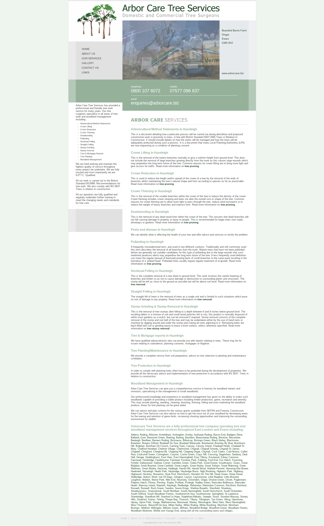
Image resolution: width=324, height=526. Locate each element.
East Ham (166, 457)
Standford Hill (152, 496)
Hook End (170, 474)
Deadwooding (86, 135)
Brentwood (207, 443)
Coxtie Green (187, 454)
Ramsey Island (147, 485)
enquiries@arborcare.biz (155, 102)
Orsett (229, 479)
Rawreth (161, 485)
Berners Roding (160, 440)
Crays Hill (201, 454)
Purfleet (179, 482)
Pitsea (151, 482)
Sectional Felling (87, 141)
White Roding (191, 505)
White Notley (175, 505)
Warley (193, 502)
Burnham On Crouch (157, 446)
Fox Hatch (225, 460)
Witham (184, 507)
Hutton (146, 477)
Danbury (236, 454)
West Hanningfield (235, 502)
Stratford (141, 499)
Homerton (158, 474)
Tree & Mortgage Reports (92, 153)
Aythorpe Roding (203, 434)
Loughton (136, 479)
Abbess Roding (139, 434)
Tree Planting (86, 156)
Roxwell (135, 488)
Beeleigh (135, 440)
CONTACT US (90, 67)
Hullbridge (136, 477)
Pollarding (84, 138)
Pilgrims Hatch (139, 482)
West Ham (218, 502)
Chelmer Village (166, 448)
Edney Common (229, 457)
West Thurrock (139, 505)
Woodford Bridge (199, 507)
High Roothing (207, 471)
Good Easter (210, 462)
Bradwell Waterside (189, 443)
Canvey (190, 446)
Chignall (194, 448)
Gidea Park (196, 462)
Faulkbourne (162, 460)
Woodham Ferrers (238, 507)
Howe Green (221, 474)
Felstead (175, 460)
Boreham (136, 443)
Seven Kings (182, 488)
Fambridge (148, 460)
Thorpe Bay (171, 499)
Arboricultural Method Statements (95, 123)
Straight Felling (87, 144)
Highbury (238, 471)
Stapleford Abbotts (191, 496)
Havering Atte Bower (237, 468)
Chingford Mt (160, 451)
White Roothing (208, 505)
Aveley (189, 434)
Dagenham (225, 454)
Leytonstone (200, 477)
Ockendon (193, 479)
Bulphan (140, 446)
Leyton (188, 477)
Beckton (223, 437)
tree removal (138, 284)
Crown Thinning (87, 132)
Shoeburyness (138, 491)
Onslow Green (216, 479)
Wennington (204, 502)
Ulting (227, 499)
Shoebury (226, 488)
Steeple (207, 496)
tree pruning (192, 166)
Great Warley (149, 468)
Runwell (145, 488)
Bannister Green (156, 437)
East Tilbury (200, 457)
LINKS (85, 72)
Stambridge (137, 496)
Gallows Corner (162, 462)
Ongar (204, 479)
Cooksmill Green (146, 454)
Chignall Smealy (209, 448)
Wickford (222, 505)
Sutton (151, 499)
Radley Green (202, 482)
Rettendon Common (213, 485)
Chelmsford (183, 448)
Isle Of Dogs (165, 477)
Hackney (162, 468)
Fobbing (202, 460)
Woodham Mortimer (141, 510)
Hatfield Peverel (215, 468)
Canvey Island (204, 446)
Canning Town (177, 446)
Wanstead (182, 502)
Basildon (189, 437)
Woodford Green (218, 507)
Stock (216, 496)
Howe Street (236, 474)
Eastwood (214, 457)
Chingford (146, 451)
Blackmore (232, 440)
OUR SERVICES (91, 58)
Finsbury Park (188, 460)
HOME (86, 48)
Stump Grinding (87, 147)
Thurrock (184, 499)
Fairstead (136, 460)
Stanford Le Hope (170, 496)
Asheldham (165, 434)
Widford (145, 507)
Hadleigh (173, 468)
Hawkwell (136, 471)
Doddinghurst (153, 457)
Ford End (213, 460)
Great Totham (212, 465)
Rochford (231, 485)
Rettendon (195, 485)
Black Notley (218, 440)
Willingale (156, 507)
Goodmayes (225, 462)
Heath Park (161, 471)
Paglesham (240, 479)
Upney (134, 502)
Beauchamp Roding (206, 437)
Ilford (154, 477)
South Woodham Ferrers (160, 493)
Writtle (156, 510)
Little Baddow (215, 477)
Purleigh (189, 482)
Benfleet (146, 440)
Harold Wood (199, 468)
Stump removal (87, 150)
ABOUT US (88, 53)
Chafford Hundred (147, 448)
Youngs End (172, 510)
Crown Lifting (86, 126)
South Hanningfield (191, 491)
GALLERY (88, 63)
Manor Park (158, 479)
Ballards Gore (138, 437)
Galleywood (146, 462)
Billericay (188, 440)
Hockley (147, 474)
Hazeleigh (147, 471)
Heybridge (173, 471)
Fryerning (237, 460)
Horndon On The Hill (202, 474)
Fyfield (134, 462)
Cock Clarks (218, 451)
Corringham (162, 454)
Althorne (153, 434)
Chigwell (135, 451)
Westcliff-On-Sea (157, 505)
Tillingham (204, 499)
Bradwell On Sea (169, 443)
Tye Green (217, 499)
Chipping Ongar (192, 451)
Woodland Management (91, 159)
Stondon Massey (229, 496)
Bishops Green (202, 440)
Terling (160, 499)
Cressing (213, 454)
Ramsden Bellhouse (222, 482)
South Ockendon (233, 491)
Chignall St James (229, 448)
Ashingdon (178, 434)
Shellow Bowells (199, 488)
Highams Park (224, 471)
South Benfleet (171, 491)
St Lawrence (231, 493)
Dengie (140, 457)
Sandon (169, 488)
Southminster (203, 493)
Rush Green (157, 488)
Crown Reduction (88, 129)
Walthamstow (168, 502)
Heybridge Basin (190, 471)
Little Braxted (231, 477)
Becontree (234, 437)
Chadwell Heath (221, 446)
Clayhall (206, 451)
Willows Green (170, 507)
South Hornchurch (212, 491)
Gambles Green (180, 462)
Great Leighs (181, 465)
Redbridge (183, 485)
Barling (180, 437)
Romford (241, 485)
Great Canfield (165, 465)
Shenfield (214, 488)
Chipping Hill (175, 451)
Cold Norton (232, 451)
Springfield (217, 493)
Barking (170, 437)
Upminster (237, 499)
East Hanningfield (183, 457)
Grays (236, 462)
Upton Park (145, 502)
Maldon (146, 479)
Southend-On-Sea (185, 493)
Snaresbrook (155, 491)
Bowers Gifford (150, 443)
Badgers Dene (234, 434)
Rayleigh (171, 485)
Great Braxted (148, 465)
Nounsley (182, 479)
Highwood (136, 474)
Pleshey (161, 482)
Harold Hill (184, 468)
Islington (178, 477)
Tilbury (193, 499)
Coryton (174, 454)
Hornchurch (183, 474)
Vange (156, 502)
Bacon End (219, 434)
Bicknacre (175, 440)
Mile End (170, 479)
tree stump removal (158, 328)
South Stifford (138, 493)
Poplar (170, 482)
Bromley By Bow (224, 443)
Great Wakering (229, 465)
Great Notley (196, 465)
